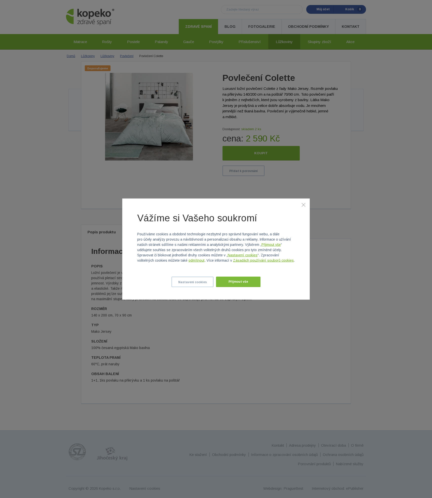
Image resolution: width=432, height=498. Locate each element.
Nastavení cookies (243, 255)
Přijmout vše (271, 245)
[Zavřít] (303, 204)
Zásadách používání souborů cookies (263, 260)
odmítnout (196, 260)
